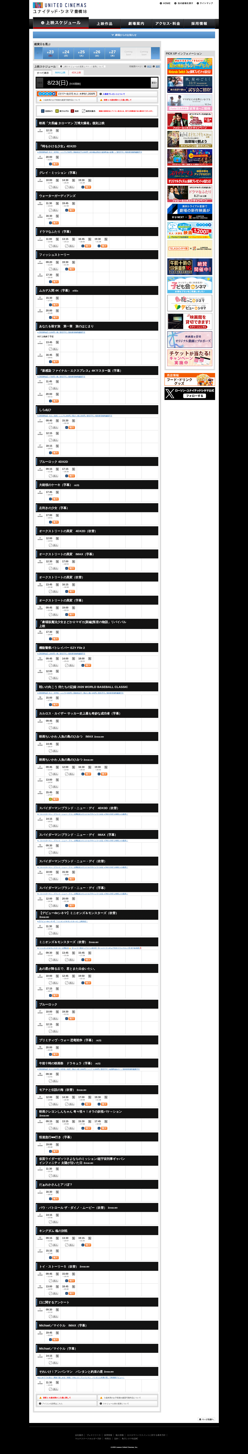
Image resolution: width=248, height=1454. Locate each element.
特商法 (108, 1438)
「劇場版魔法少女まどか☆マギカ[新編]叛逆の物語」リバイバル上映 (82, 624)
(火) (81, 53)
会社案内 (79, 1435)
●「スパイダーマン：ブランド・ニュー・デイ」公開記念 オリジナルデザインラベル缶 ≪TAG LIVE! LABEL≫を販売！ (82, 814)
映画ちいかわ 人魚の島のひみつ (60, 759)
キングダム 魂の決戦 (53, 1231)
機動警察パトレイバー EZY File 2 (62, 647)
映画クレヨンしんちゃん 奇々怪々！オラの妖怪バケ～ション (80, 1111)
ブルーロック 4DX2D (53, 461)
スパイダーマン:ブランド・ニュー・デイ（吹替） (73, 861)
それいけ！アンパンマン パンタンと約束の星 (71, 1371)
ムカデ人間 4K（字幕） (55, 290)
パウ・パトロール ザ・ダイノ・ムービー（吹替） (73, 1207)
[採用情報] (199, 24)
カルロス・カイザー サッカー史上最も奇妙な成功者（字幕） (80, 713)
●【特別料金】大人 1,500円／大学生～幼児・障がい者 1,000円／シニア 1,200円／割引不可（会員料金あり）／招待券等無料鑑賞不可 (88, 1069)
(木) (112, 53)
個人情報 (120, 1435)
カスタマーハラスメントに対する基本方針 (146, 1435)
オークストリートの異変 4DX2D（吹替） (68, 531)
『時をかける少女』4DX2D (57, 146)
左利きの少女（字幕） (54, 508)
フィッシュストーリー (54, 254)
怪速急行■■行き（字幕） (56, 1137)
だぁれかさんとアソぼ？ (56, 1184)
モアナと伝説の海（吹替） (57, 1089)
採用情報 (108, 1435)
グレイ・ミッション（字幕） (59, 172)
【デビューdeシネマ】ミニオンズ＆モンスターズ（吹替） (79, 913)
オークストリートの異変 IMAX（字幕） (67, 554)
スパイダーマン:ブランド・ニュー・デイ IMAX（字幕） (78, 834)
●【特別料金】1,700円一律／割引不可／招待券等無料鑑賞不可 (61, 377)
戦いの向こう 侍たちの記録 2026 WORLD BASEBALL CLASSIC (83, 687)
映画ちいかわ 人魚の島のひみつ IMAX (66, 736)
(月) (66, 53)
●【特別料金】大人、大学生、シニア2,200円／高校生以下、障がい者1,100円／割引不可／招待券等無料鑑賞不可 (80, 693)
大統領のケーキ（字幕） (56, 485)
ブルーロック (48, 1004)
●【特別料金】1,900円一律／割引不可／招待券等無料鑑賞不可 (61, 654)
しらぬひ (45, 409)
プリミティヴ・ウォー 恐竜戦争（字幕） (67, 1040)
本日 (149, 66)
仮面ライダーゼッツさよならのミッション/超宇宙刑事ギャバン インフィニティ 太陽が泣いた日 (82, 1160)
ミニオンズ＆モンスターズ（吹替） (63, 942)
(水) (97, 53)
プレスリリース (94, 1435)
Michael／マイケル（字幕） (58, 1348)
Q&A (116, 1438)
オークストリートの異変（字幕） (62, 600)
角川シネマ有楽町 (130, 1438)
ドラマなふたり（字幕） (56, 231)
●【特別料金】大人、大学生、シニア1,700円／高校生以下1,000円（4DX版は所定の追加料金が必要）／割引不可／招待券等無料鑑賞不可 (89, 152)
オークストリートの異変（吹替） (62, 577)
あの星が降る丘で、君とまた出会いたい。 (68, 968)
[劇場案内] (136, 24)
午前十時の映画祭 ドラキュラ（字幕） (66, 1063)
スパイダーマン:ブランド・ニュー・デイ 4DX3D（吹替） (79, 808)
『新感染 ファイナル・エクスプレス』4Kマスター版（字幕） (81, 370)
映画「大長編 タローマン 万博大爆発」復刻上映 (72, 123)
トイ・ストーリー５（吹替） (59, 1266)
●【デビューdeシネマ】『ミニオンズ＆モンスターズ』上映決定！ (62, 921)
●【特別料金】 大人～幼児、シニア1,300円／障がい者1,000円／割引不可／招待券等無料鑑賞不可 (74, 416)
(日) (50, 53)
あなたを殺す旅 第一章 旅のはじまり (66, 326)
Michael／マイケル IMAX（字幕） (63, 1325)
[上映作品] (104, 24)
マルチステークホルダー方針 (88, 1438)
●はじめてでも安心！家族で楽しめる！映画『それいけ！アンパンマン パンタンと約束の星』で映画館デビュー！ (81, 1377)
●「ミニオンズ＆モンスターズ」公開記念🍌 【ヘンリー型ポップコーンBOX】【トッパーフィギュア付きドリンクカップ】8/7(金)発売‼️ (89, 948)
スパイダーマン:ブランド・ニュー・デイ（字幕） (73, 888)
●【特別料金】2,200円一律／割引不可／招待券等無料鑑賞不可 (61, 332)
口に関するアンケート (54, 1302)
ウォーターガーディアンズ (57, 196)
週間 (158, 66)
